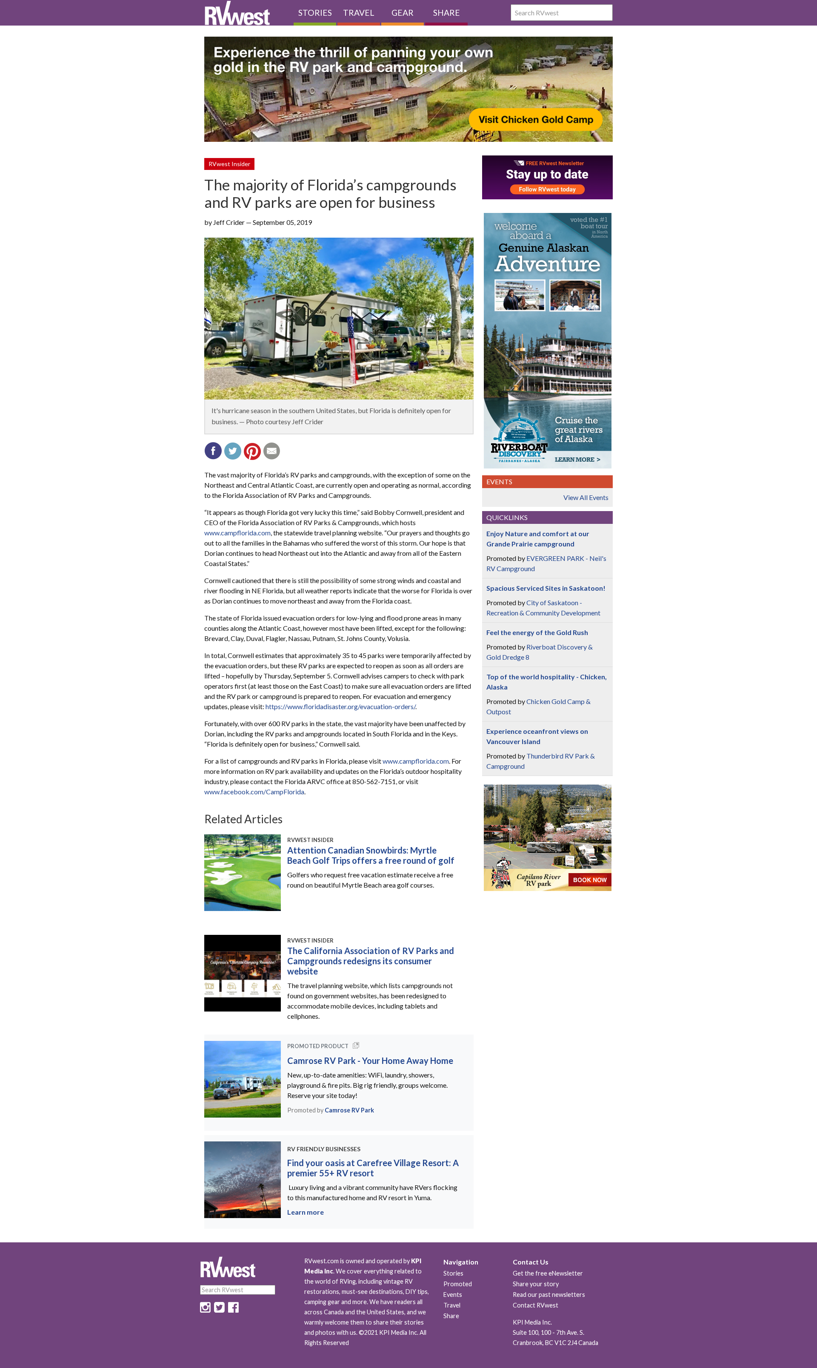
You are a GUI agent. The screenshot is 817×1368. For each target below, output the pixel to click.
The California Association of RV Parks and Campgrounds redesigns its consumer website (370, 961)
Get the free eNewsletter (548, 1273)
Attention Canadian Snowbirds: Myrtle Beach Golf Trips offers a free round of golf (370, 855)
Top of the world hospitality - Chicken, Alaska (546, 682)
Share (446, 12)
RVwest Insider (229, 163)
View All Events (585, 497)
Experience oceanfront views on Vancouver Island (537, 736)
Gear (402, 12)
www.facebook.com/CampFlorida (254, 791)
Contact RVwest (535, 1305)
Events (452, 1294)
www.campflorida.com (237, 533)
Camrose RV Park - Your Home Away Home (370, 1060)
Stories (315, 12)
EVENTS (499, 481)
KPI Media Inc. (532, 1322)
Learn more (305, 1212)
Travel (358, 12)
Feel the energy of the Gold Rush (537, 632)
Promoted (457, 1284)
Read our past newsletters (549, 1294)
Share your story (536, 1284)
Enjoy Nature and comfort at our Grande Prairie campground (537, 538)
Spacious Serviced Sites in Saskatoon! (546, 588)
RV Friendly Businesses (323, 1148)
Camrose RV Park (349, 1110)
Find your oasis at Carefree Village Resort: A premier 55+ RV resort (373, 1168)
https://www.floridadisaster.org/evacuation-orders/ (340, 706)
